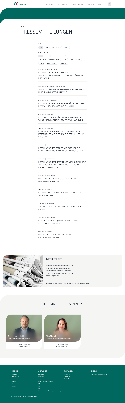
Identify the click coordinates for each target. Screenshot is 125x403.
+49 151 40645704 (24, 344)
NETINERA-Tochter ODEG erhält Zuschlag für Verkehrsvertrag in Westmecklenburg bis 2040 (60, 149)
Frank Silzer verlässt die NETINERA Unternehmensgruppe (54, 236)
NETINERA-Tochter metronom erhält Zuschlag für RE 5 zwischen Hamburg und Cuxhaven (62, 105)
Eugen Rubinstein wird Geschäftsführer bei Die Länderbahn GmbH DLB (60, 180)
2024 (59, 47)
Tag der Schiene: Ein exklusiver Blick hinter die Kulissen (60, 208)
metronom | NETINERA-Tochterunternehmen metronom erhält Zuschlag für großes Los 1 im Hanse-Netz (61, 134)
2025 (53, 47)
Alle (41, 47)
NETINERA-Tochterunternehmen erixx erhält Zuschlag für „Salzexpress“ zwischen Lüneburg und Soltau (60, 75)
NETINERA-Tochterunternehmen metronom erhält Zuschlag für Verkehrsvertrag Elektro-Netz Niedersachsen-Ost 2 (62, 165)
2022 (71, 47)
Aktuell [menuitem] (99, 4)
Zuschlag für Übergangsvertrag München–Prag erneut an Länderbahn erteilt (61, 91)
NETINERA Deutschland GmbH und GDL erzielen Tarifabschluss (59, 194)
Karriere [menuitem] (91, 4)
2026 (46, 47)
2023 (65, 47)
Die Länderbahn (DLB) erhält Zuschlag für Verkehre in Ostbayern (58, 222)
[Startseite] (20, 4)
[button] (68, 283)
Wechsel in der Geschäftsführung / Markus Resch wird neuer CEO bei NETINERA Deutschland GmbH (61, 119)
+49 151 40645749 (62, 344)
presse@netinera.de (24, 346)
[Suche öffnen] (109, 4)
